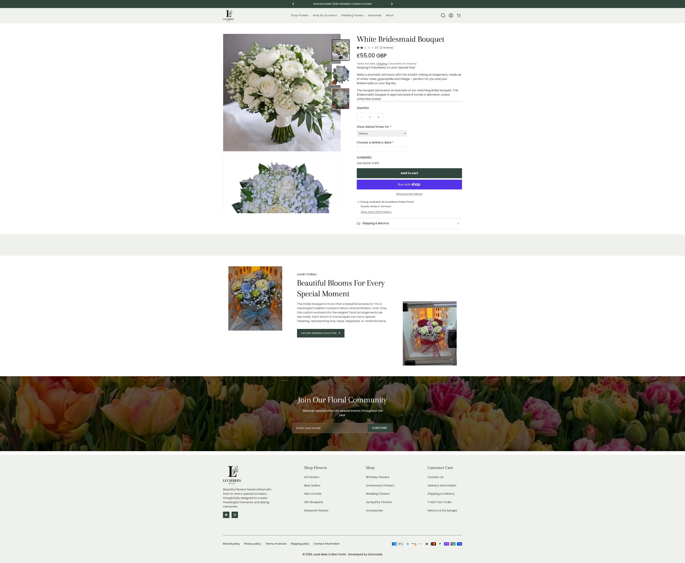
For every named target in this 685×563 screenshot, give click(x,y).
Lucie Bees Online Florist (330, 554)
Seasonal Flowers (316, 510)
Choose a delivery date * (375, 142)
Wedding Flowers (378, 494)
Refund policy (231, 544)
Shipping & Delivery (441, 494)
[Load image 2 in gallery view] (341, 74)
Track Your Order (440, 502)
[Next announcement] (392, 4)
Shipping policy (300, 544)
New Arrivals (312, 494)
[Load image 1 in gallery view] (341, 50)
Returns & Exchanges (442, 510)
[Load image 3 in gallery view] (341, 98)
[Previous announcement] (293, 4)
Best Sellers (312, 485)
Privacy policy (252, 544)
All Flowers (311, 477)
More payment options (409, 193)
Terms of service (275, 544)
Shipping (382, 63)
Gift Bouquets (313, 502)
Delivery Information (442, 485)
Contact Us (435, 477)
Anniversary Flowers (380, 485)
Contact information (327, 544)
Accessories (374, 510)
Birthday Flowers (377, 477)
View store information (376, 212)
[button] (443, 15)
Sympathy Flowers (379, 502)
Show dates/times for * (374, 127)
